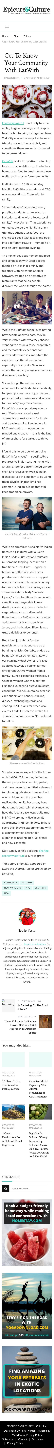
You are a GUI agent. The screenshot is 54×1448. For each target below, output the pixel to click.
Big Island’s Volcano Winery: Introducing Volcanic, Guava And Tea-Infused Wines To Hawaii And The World (39, 1145)
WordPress (18, 1435)
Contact (22, 1439)
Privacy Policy (34, 1435)
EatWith (7, 161)
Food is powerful (13, 123)
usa (6, 893)
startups (40, 888)
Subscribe (7, 1439)
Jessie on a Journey (35, 944)
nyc (28, 888)
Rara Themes (27, 1430)
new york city (12, 888)
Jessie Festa (13, 78)
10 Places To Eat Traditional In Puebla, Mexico (11, 1085)
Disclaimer (38, 1439)
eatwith (27, 882)
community (10, 882)
